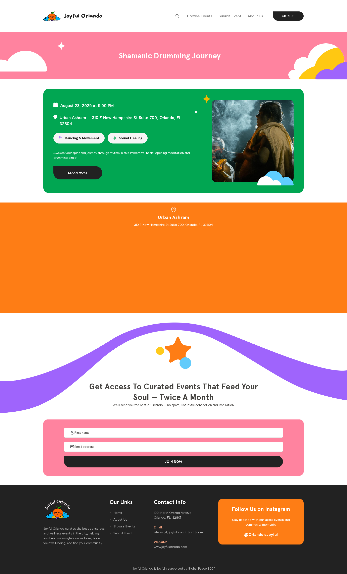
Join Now (173, 461)
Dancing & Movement (82, 138)
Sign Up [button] (288, 16)
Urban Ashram (73, 117)
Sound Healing (130, 138)
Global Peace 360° (201, 568)
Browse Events (199, 16)
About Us (255, 16)
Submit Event (230, 16)
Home (117, 513)
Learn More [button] (78, 173)
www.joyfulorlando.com (170, 547)
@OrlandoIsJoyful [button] (261, 534)
